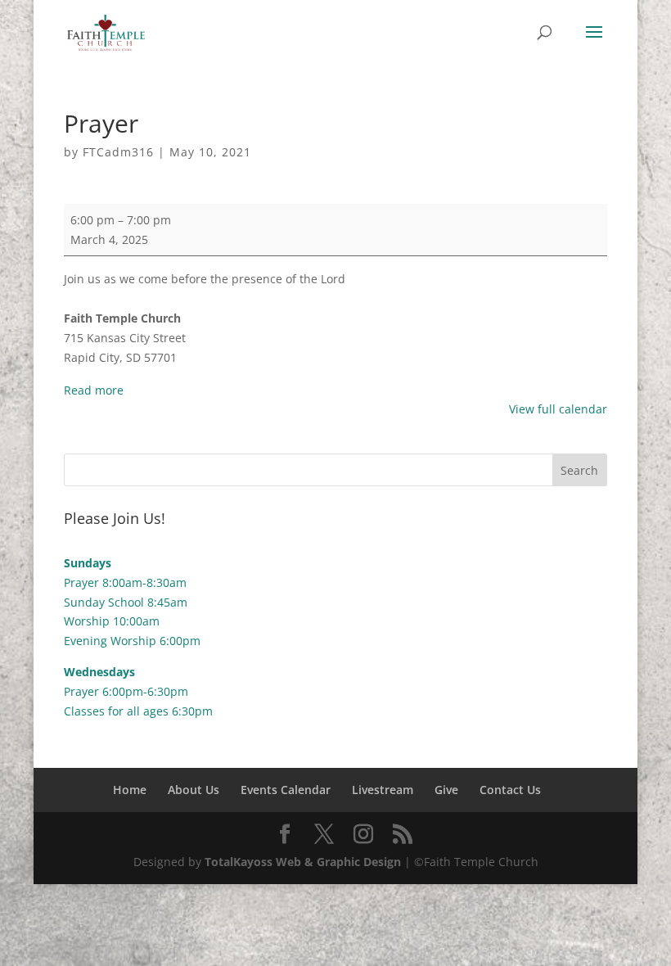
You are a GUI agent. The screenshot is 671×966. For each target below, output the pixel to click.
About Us (193, 789)
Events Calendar (286, 789)
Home (129, 789)
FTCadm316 (118, 152)
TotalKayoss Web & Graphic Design (303, 861)
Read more (94, 390)
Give (446, 789)
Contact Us (510, 789)
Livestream (382, 789)
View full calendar (558, 409)
